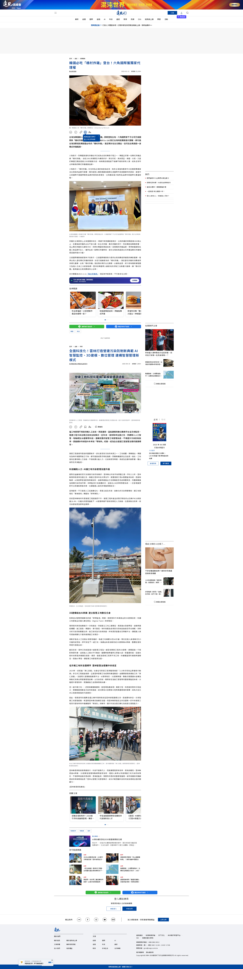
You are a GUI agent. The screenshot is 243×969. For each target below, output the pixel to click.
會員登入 (113, 909)
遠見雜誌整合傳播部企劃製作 (78, 364)
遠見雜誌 (139, 935)
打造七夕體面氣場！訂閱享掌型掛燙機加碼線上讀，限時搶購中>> (127, 25)
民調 (132, 19)
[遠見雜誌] (122, 12)
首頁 (70, 58)
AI (104, 19)
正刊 (156, 419)
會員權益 (69, 948)
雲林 (89, 831)
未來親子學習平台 (174, 935)
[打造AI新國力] (159, 432)
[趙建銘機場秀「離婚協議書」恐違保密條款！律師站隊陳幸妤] (112, 880)
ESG (139, 19)
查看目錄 (153, 463)
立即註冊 (163, 919)
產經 (118, 19)
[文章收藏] (85, 132)
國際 (91, 19)
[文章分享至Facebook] (76, 132)
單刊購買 (166, 463)
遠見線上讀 (149, 19)
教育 (125, 19)
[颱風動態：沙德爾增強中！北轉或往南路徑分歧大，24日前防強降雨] (112, 869)
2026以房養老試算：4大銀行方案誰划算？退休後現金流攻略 (93, 858)
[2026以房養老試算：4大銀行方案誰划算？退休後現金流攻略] (75, 858)
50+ (137, 938)
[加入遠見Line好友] (79, 919)
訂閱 (172, 13)
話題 (84, 19)
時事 (81, 346)
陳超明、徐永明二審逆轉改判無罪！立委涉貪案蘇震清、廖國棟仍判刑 (93, 880)
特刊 (163, 419)
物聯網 (82, 831)
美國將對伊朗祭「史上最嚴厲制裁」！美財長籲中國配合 (130, 858)
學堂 (159, 19)
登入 (85, 139)
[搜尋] (187, 12)
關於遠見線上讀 (71, 940)
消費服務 (82, 58)
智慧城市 (73, 831)
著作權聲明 (140, 952)
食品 (78, 331)
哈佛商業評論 (150, 935)
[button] (138, 300)
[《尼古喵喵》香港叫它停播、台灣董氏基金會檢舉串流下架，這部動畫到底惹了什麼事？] (75, 869)
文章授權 (57, 944)
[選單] (55, 12)
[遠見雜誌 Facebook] (88, 919)
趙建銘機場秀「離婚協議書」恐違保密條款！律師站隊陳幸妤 (130, 880)
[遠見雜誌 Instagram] (96, 919)
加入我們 (57, 948)
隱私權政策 (150, 952)
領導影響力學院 (147, 938)
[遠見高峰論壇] (12, 4)
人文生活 (152, 450)
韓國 (72, 331)
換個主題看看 (161, 384)
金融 (98, 19)
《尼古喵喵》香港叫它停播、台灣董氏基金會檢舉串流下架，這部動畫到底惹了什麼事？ (93, 869)
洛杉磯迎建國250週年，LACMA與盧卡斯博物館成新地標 (158, 455)
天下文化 (161, 935)
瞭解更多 (234, 5)
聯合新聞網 (72, 71)
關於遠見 (57, 940)
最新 (77, 19)
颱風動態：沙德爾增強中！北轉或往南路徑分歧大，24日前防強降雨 (130, 869)
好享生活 (105, 948)
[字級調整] (90, 132)
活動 (166, 19)
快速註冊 (129, 908)
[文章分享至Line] (70, 132)
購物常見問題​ (70, 944)
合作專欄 (117, 948)
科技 (111, 19)
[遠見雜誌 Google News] (113, 919)
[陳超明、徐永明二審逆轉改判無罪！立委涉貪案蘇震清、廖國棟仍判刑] (75, 880)
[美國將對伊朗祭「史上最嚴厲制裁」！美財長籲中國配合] (112, 858)
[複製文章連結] (81, 132)
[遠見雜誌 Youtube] (105, 919)
